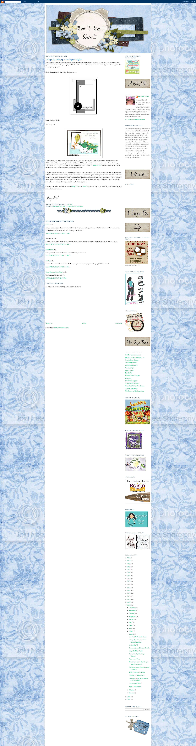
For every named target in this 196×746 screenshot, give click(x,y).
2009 (128, 605)
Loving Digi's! (133, 645)
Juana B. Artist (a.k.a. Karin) (54, 272)
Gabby (48, 261)
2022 (128, 567)
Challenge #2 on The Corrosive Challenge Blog (138, 679)
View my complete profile (135, 119)
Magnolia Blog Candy (136, 651)
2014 (128, 590)
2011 (128, 599)
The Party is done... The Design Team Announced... (138, 663)
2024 (128, 561)
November (132, 611)
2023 (128, 564)
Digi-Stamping (57, 206)
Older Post (118, 323)
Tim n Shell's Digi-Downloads (134, 386)
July (130, 622)
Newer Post (49, 323)
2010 (128, 602)
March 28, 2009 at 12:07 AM (58, 233)
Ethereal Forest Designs (132, 375)
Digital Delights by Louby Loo (134, 357)
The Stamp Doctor (130, 363)
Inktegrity (128, 378)
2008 (128, 697)
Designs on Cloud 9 (131, 365)
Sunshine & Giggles (131, 381)
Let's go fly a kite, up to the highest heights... (64, 59)
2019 (128, 576)
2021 (128, 570)
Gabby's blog (75, 186)
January (131, 693)
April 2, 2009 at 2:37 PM (56, 278)
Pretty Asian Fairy (134, 659)
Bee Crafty (128, 373)
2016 (128, 584)
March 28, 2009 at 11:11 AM (58, 256)
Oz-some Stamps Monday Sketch (139, 648)
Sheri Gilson (49, 249)
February (131, 690)
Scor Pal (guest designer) (132, 355)
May (130, 628)
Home (84, 323)
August (131, 619)
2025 (128, 558)
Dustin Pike (96, 165)
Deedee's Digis (129, 368)
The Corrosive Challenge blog (134, 391)
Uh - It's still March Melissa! (137, 637)
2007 (128, 700)
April (130, 631)
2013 (128, 593)
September (132, 616)
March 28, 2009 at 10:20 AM (58, 244)
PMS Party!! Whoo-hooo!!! (137, 675)
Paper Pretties (129, 370)
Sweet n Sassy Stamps (131, 360)
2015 (128, 587)
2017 (128, 581)
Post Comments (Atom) (61, 328)
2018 (128, 578)
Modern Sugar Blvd (131, 388)
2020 (128, 573)
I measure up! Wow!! (135, 683)
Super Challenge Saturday (73, 206)
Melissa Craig (143, 96)
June (130, 625)
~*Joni (48, 225)
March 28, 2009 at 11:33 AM (58, 267)
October (131, 613)
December (132, 608)
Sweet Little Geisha (135, 686)
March (131, 634)
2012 (128, 596)
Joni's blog (85, 186)
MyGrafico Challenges (132, 383)
